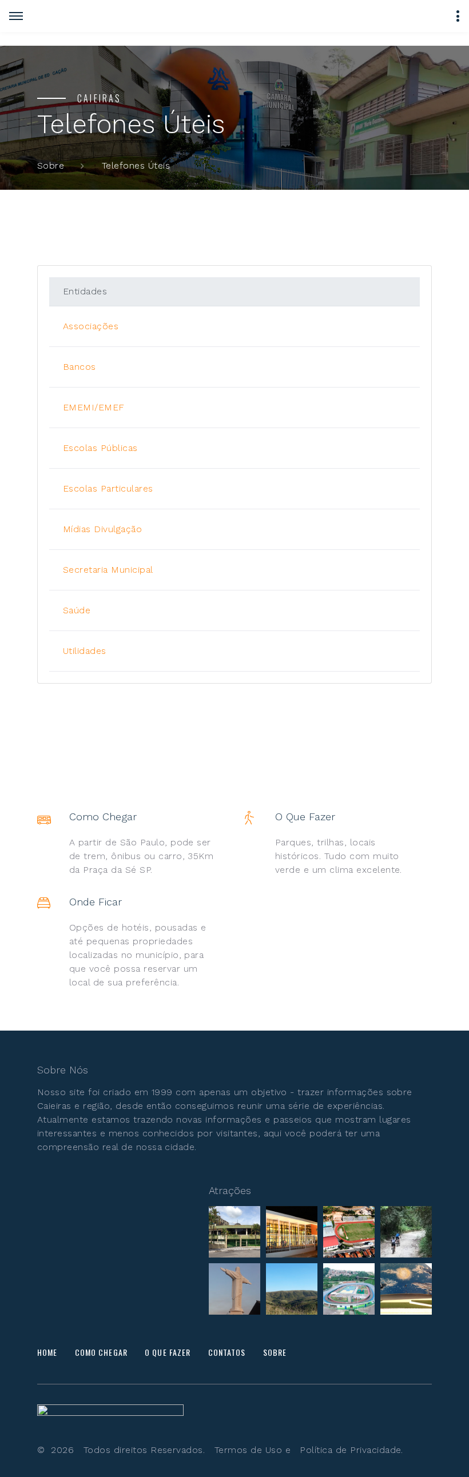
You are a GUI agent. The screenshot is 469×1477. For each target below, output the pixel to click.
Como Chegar (101, 1352)
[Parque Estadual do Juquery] (291, 1289)
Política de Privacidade (350, 1449)
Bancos (79, 366)
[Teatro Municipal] (291, 1232)
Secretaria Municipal (108, 569)
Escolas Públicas (100, 447)
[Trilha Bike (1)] (406, 1232)
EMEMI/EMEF (94, 407)
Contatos (227, 1352)
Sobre (50, 165)
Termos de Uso (248, 1449)
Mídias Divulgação (102, 529)
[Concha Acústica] (406, 1289)
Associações (90, 326)
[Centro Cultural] (234, 1232)
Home (47, 1352)
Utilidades (84, 650)
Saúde (76, 610)
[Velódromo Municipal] (349, 1289)
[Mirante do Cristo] (234, 1289)
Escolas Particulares (108, 488)
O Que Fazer (167, 1352)
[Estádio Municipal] (349, 1232)
